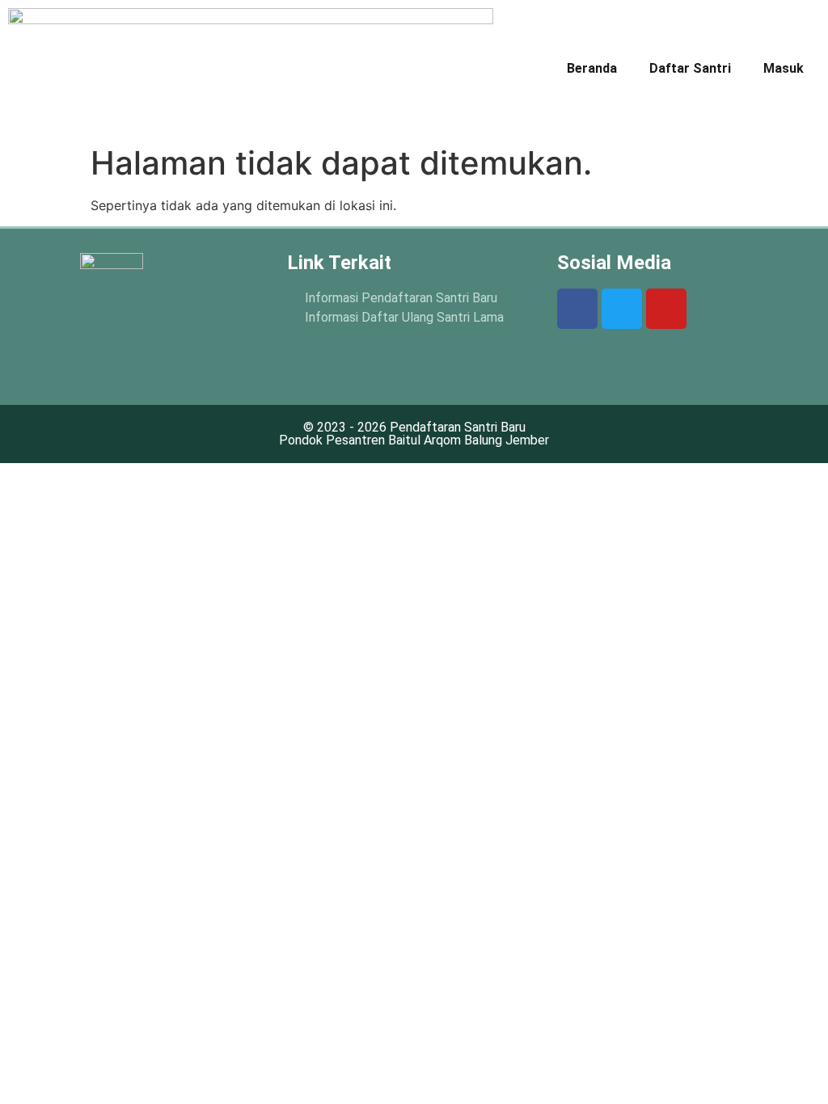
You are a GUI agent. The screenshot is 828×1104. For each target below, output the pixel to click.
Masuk (783, 68)
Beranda (592, 68)
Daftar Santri (690, 68)
